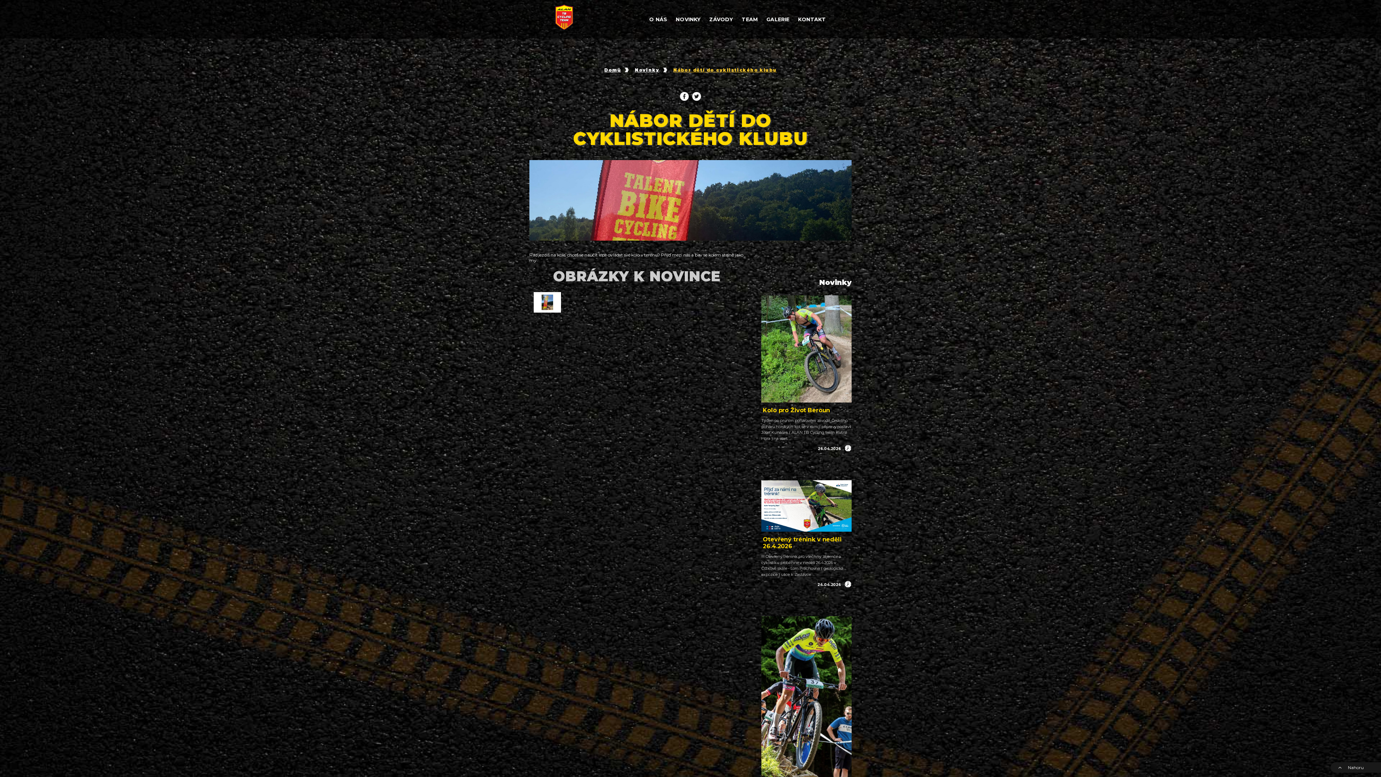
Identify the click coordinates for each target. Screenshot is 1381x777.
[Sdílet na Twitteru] (696, 96)
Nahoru (1355, 767)
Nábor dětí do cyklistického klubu (725, 70)
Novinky (647, 70)
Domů (612, 70)
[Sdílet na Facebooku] (684, 96)
